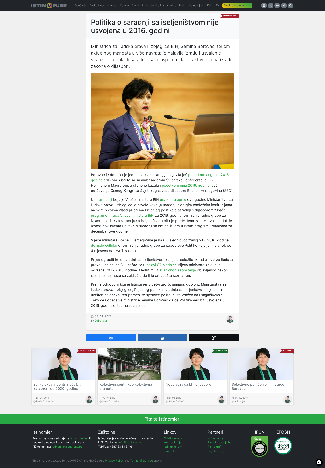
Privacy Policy (114, 460)
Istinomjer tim (173, 446)
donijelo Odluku (104, 245)
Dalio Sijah (102, 320)
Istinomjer (240, 401)
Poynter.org (215, 451)
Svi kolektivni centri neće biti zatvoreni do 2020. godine (57, 386)
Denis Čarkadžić (45, 401)
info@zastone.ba (130, 442)
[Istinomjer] (49, 5)
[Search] (290, 5)
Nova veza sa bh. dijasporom (190, 384)
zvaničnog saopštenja (177, 270)
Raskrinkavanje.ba (219, 442)
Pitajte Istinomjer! (162, 419)
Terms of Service (141, 460)
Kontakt (169, 451)
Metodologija (172, 442)
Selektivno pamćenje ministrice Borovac (258, 386)
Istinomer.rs (215, 438)
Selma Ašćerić (176, 401)
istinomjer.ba (78, 438)
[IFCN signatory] (259, 446)
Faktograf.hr (216, 446)
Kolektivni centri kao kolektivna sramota (125, 386)
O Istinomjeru (173, 438)
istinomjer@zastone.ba (67, 446)
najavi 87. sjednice (161, 265)
